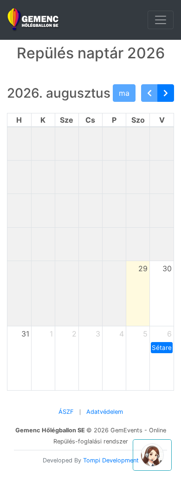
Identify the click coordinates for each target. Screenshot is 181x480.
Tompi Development (111, 460)
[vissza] (149, 93)
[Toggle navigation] (161, 20)
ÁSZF (66, 411)
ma (124, 93)
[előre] (165, 93)
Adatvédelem (104, 411)
